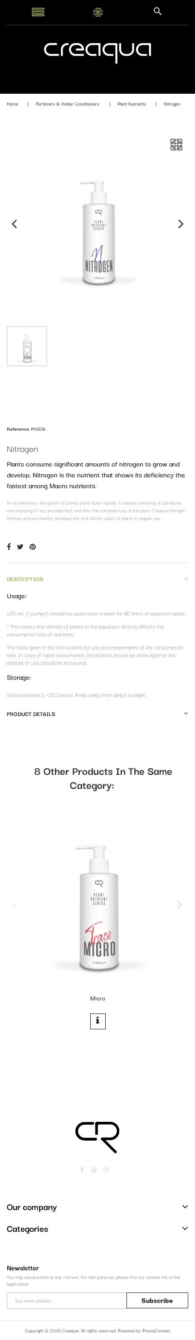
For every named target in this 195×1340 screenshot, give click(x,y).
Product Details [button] (31, 713)
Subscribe (157, 1300)
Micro (97, 998)
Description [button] (25, 578)
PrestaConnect (156, 1330)
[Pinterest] (32, 546)
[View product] (98, 1021)
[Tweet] (20, 546)
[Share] (9, 546)
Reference (18, 428)
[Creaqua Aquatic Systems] (97, 52)
